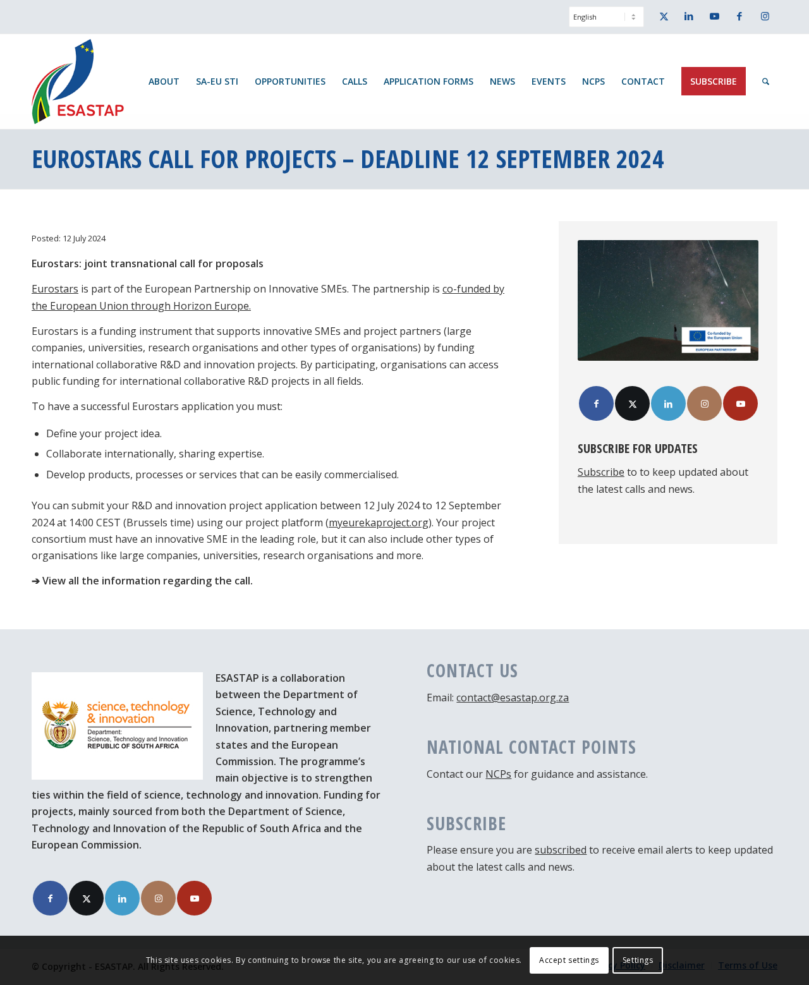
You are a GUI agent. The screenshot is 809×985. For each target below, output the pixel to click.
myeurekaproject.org (379, 522)
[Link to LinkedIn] (689, 16)
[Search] (765, 81)
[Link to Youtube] (714, 16)
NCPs (498, 774)
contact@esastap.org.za (512, 697)
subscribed (561, 850)
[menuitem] (603, 23)
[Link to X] (663, 16)
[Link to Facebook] (739, 16)
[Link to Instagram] (764, 16)
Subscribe (601, 472)
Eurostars (55, 289)
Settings (638, 960)
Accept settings (569, 960)
